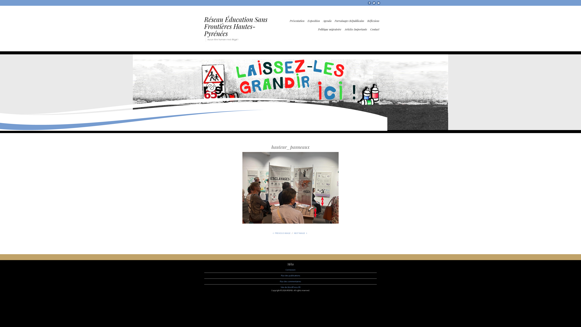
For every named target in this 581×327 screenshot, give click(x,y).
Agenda (327, 21)
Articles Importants (356, 29)
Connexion (290, 269)
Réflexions (373, 21)
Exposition (314, 21)
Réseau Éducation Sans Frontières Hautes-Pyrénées (236, 26)
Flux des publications (290, 275)
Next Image (299, 233)
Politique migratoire (329, 29)
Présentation (297, 21)
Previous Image (282, 233)
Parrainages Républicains (349, 21)
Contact (374, 29)
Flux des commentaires (290, 281)
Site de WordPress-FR (290, 287)
